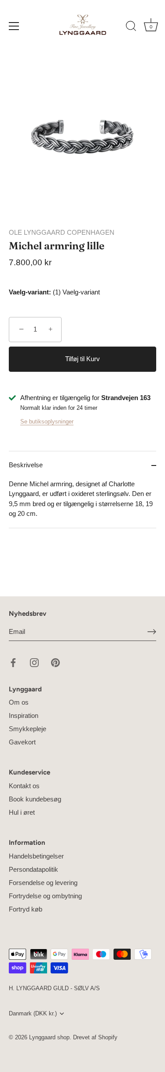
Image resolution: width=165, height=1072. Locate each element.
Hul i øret (22, 812)
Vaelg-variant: (30, 292)
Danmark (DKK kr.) (33, 1013)
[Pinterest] (55, 662)
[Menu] (14, 26)
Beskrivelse (26, 465)
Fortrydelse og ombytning (45, 896)
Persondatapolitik (33, 869)
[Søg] (131, 27)
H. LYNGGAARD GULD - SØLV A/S (54, 988)
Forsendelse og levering (43, 882)
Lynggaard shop (49, 1037)
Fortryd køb (25, 909)
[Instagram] (34, 662)
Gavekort (22, 742)
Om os (19, 702)
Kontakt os (24, 786)
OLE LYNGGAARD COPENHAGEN (61, 232)
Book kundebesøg (35, 799)
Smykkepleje (27, 728)
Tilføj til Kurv (82, 358)
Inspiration (23, 715)
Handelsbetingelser (36, 856)
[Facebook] (13, 662)
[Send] (151, 631)
